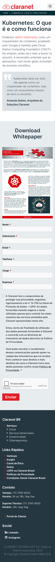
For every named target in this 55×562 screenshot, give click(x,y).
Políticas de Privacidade (20, 474)
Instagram (14, 537)
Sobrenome (9, 236)
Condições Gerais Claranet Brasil (26, 477)
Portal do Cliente (16, 516)
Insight (11, 459)
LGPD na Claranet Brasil (21, 470)
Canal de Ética (15, 463)
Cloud (12, 429)
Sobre (10, 466)
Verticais (12, 455)
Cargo (6, 270)
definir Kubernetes (26, 37)
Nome (6, 224)
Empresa (8, 282)
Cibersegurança (18, 440)
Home (5, 13)
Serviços (12, 425)
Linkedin (13, 532)
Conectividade (17, 436)
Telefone (8, 259)
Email (6, 247)
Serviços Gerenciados (21, 433)
